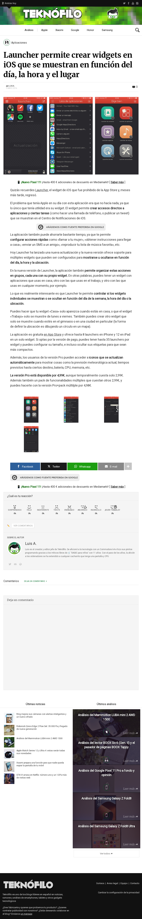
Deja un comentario (34, 581)
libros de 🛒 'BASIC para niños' (73, 553)
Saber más (117, 182)
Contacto (134, 883)
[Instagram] (137, 3)
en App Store (52, 334)
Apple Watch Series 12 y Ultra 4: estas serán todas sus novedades (40, 752)
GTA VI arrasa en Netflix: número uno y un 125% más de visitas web (41, 776)
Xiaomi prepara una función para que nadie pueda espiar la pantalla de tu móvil (40, 764)
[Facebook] (128, 3)
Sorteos (100, 883)
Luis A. (12, 86)
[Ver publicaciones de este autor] (14, 548)
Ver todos (105, 853)
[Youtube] (133, 3)
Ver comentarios (23, 525)
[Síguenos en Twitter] (10, 565)
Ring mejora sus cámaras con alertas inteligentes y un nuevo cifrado (41, 715)
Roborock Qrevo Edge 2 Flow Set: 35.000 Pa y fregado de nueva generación (41, 727)
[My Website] (21, 565)
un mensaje (26, 914)
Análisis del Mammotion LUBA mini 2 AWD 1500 (39, 738)
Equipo (124, 883)
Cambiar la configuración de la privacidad (118, 892)
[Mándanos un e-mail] (15, 565)
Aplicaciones (19, 42)
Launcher (41, 190)
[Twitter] (124, 3)
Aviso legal (112, 883)
